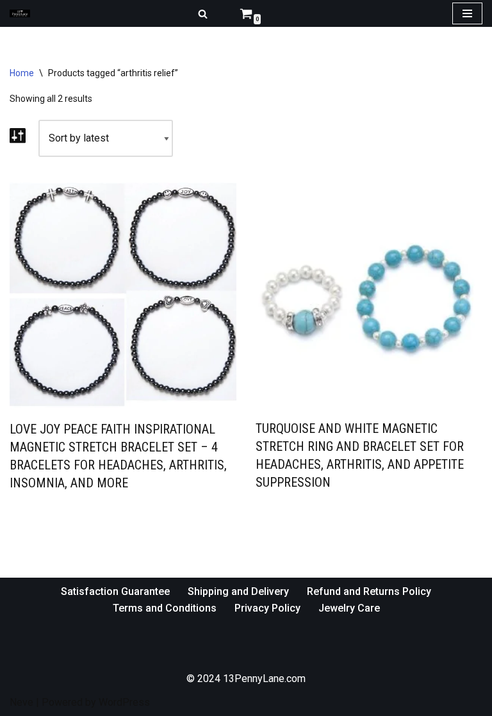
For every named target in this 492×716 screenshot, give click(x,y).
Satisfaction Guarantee (115, 591)
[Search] (203, 14)
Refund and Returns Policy (369, 591)
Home (22, 73)
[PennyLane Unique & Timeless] (23, 14)
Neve (21, 702)
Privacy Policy (267, 608)
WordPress (124, 702)
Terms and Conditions (165, 608)
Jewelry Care (349, 608)
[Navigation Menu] (467, 13)
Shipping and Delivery (238, 591)
